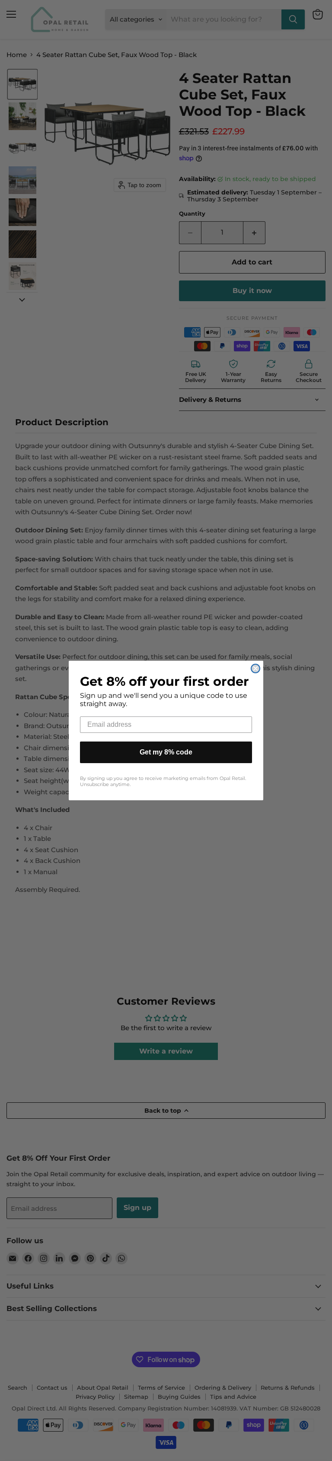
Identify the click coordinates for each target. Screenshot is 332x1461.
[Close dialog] (255, 668)
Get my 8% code (166, 752)
